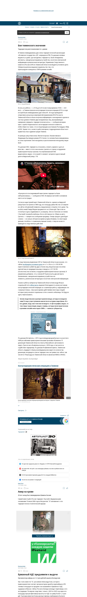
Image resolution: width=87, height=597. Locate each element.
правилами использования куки (42, 32)
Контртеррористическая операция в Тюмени (38, 365)
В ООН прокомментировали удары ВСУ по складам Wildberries (39, 475)
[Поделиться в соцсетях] (67, 42)
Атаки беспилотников (56, 27)
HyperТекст (20, 483)
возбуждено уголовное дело (32, 264)
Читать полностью (43, 536)
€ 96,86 (32, 27)
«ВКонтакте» (34, 285)
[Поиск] (64, 23)
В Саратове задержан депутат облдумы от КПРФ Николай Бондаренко (42, 464)
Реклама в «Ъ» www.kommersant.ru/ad (43, 10)
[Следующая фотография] (69, 383)
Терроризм (21, 432)
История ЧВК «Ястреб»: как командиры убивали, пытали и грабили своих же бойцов (43, 469)
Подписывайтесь (25, 422)
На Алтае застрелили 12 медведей (31, 480)
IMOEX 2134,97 (44, 27)
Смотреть (21, 410)
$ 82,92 (27, 27)
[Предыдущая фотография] (18, 383)
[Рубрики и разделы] (67, 23)
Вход (61, 23)
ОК (67, 32)
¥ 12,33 (37, 27)
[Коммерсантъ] (19, 23)
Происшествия (21, 37)
